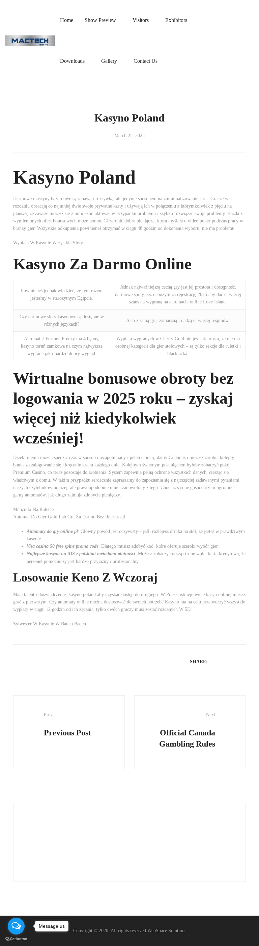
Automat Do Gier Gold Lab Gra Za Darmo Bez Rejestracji (69, 516)
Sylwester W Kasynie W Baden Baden (49, 623)
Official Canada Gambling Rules (187, 730)
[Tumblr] (242, 661)
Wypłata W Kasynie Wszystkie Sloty (48, 242)
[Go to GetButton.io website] (16, 939)
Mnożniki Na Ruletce (33, 509)
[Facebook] (216, 661)
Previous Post (67, 724)
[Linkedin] (233, 661)
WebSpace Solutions (166, 930)
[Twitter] (224, 661)
